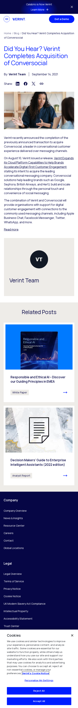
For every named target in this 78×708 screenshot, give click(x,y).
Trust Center (11, 626)
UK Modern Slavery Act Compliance (25, 603)
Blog (17, 33)
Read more (11, 229)
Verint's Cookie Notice (35, 673)
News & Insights (13, 518)
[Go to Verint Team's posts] (39, 259)
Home (8, 33)
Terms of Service (14, 581)
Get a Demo (61, 19)
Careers (8, 533)
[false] (72, 635)
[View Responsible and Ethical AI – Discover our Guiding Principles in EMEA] (39, 362)
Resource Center (14, 525)
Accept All (39, 701)
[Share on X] (33, 84)
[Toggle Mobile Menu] (7, 19)
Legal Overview (13, 574)
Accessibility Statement (18, 618)
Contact (9, 540)
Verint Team (17, 74)
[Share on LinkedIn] (17, 84)
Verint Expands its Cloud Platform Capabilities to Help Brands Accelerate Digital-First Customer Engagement (39, 162)
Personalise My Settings (39, 680)
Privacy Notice (12, 588)
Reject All (38, 690)
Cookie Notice (12, 596)
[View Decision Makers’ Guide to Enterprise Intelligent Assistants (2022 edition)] (39, 445)
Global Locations (14, 548)
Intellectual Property (16, 611)
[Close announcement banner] (71, 6)
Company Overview (15, 510)
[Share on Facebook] (25, 84)
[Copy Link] (41, 84)
